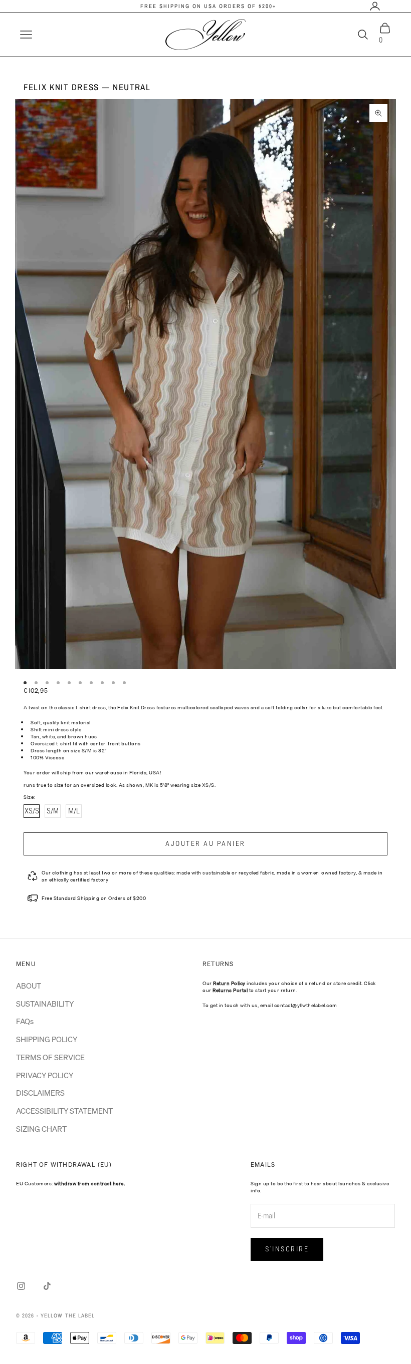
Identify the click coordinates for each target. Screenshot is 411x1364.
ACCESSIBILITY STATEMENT (64, 1111)
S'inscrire (287, 1249)
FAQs (25, 1021)
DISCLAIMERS (40, 1093)
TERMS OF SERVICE (50, 1057)
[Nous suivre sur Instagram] (21, 1286)
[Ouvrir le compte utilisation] (375, 6)
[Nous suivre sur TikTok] (47, 1286)
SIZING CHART (41, 1129)
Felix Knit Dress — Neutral (87, 87)
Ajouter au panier (205, 843)
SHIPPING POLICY (46, 1039)
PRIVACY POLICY (44, 1075)
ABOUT (28, 986)
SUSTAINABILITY (45, 1004)
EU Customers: (70, 1183)
